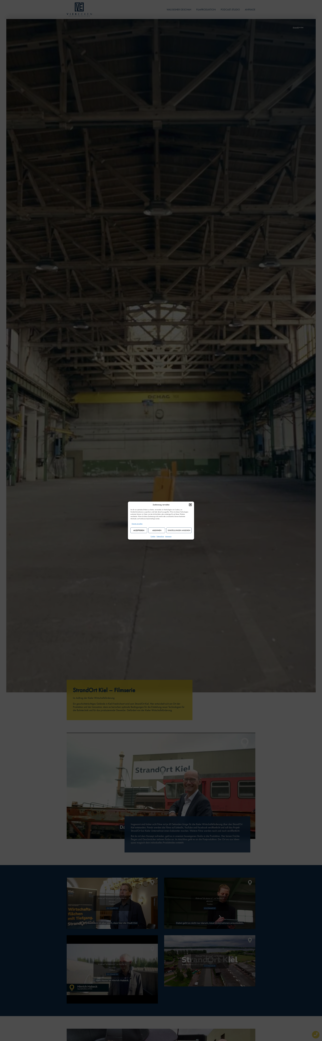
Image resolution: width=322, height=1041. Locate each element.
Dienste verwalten (137, 524)
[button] (190, 504)
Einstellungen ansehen (179, 530)
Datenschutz (160, 536)
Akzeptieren (138, 530)
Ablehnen (156, 530)
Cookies (153, 536)
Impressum (168, 536)
